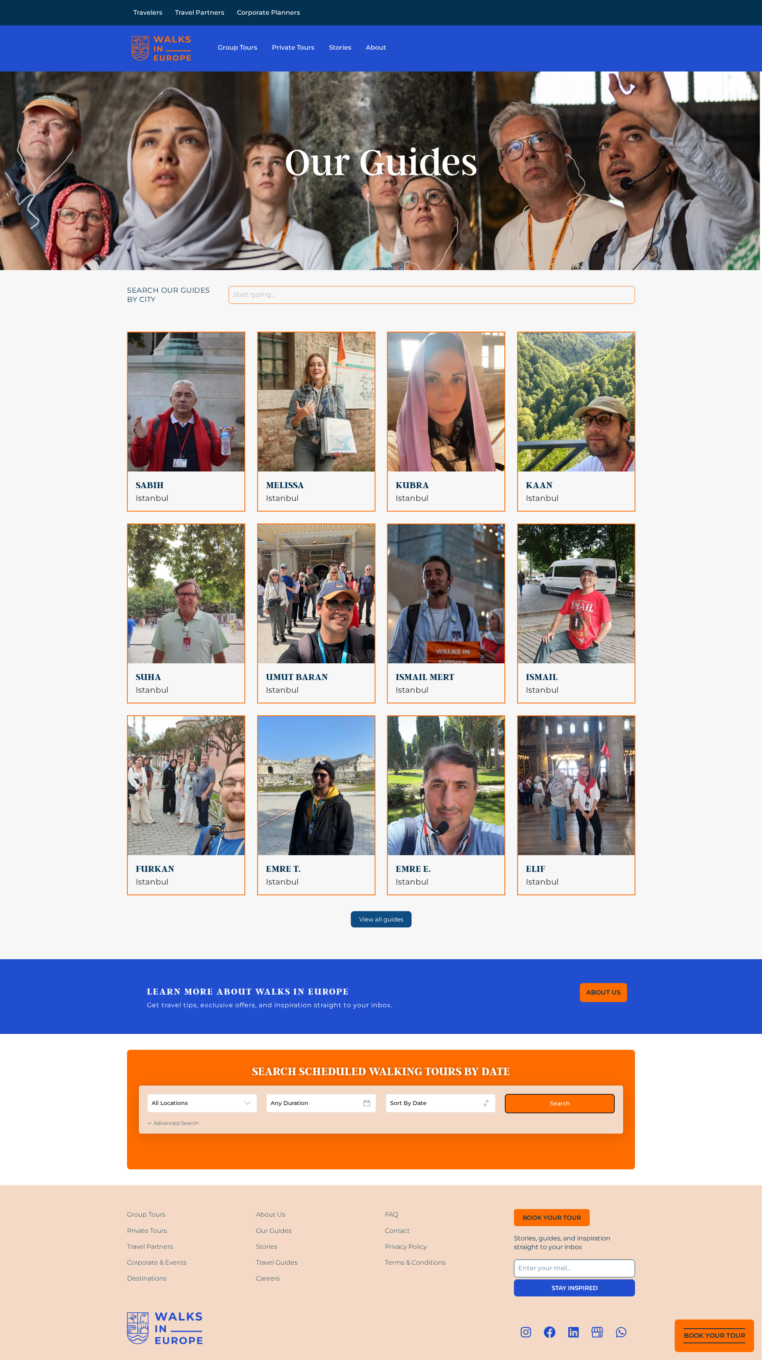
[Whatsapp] (621, 1332)
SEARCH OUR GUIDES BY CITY (168, 295)
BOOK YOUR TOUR (714, 1335)
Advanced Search (176, 1123)
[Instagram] (526, 1332)
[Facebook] (550, 1332)
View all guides (381, 919)
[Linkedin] (573, 1332)
